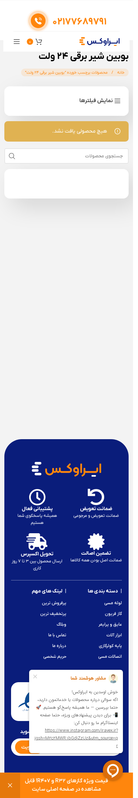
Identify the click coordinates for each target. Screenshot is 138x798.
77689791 (79, 22)
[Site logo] (99, 41)
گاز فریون (113, 614)
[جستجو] (12, 156)
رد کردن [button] (10, 785)
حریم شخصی (54, 656)
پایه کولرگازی (110, 646)
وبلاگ (61, 624)
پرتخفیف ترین (53, 614)
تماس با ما (57, 635)
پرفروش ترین (54, 603)
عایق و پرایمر (110, 624)
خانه (120, 72)
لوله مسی (113, 603)
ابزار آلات (114, 635)
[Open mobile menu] (16, 41)
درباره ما (59, 646)
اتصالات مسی (110, 656)
